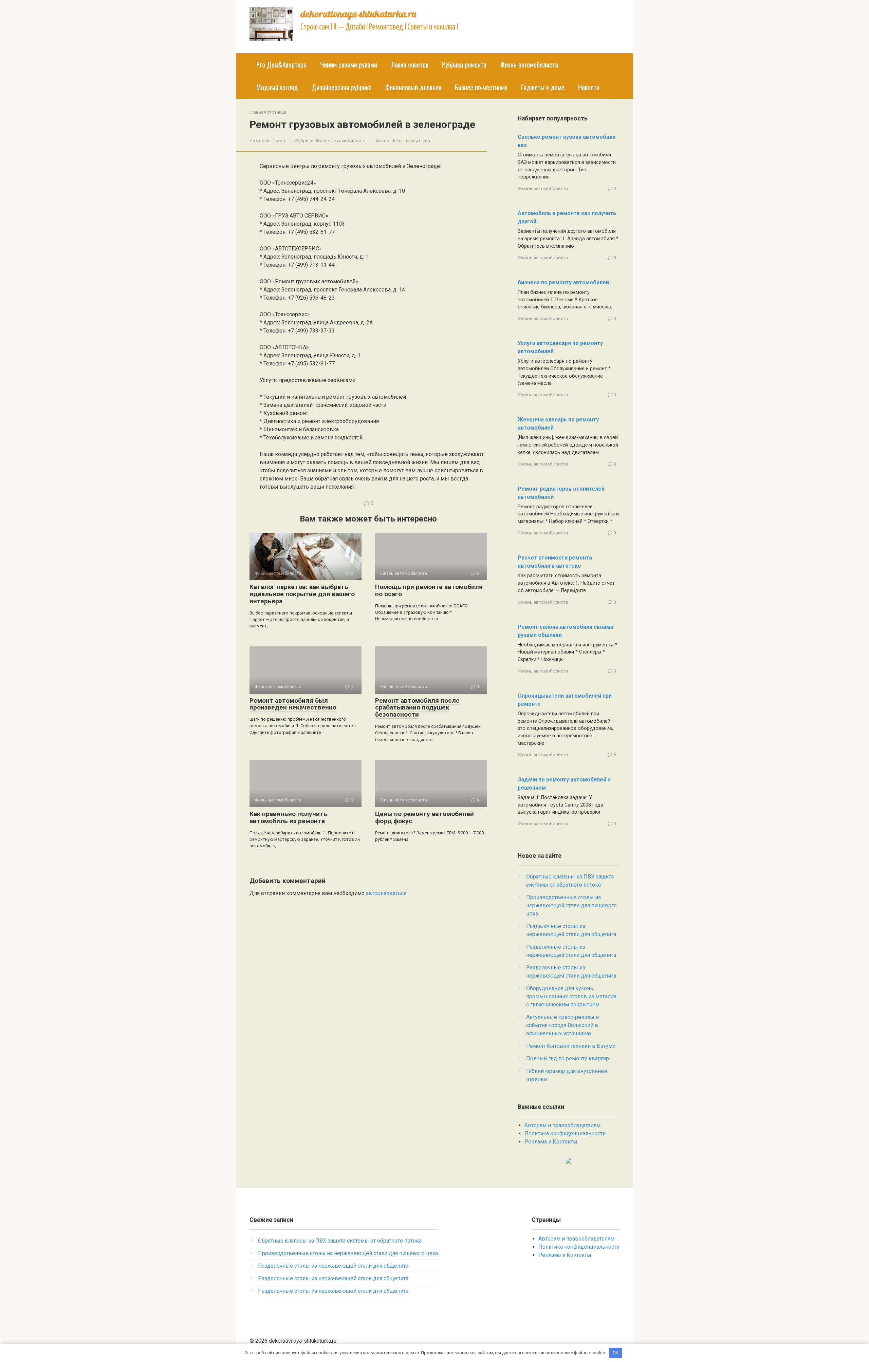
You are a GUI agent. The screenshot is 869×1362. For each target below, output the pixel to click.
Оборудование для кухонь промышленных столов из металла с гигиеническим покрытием (571, 996)
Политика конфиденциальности (565, 1133)
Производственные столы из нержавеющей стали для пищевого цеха (571, 905)
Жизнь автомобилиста (529, 64)
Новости (588, 87)
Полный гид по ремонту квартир (567, 1058)
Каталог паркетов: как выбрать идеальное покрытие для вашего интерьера (302, 594)
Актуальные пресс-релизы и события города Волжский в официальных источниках (562, 1025)
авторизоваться (386, 893)
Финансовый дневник (413, 87)
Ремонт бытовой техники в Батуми (570, 1046)
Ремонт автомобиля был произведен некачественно (292, 704)
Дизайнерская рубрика (342, 87)
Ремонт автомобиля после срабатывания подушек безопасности (417, 708)
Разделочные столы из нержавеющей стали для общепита (333, 1266)
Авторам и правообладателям (562, 1125)
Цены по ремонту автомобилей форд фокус (424, 817)
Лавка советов (409, 64)
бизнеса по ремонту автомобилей (563, 282)
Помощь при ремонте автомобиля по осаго (429, 590)
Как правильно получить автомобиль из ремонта (288, 817)
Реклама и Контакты (550, 1141)
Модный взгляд (277, 87)
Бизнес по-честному (481, 87)
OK (615, 1352)
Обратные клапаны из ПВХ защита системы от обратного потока (340, 1240)
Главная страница (267, 112)
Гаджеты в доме (543, 87)
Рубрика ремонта (464, 64)
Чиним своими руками (348, 64)
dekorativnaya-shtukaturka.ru (358, 14)
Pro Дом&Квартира (281, 64)
